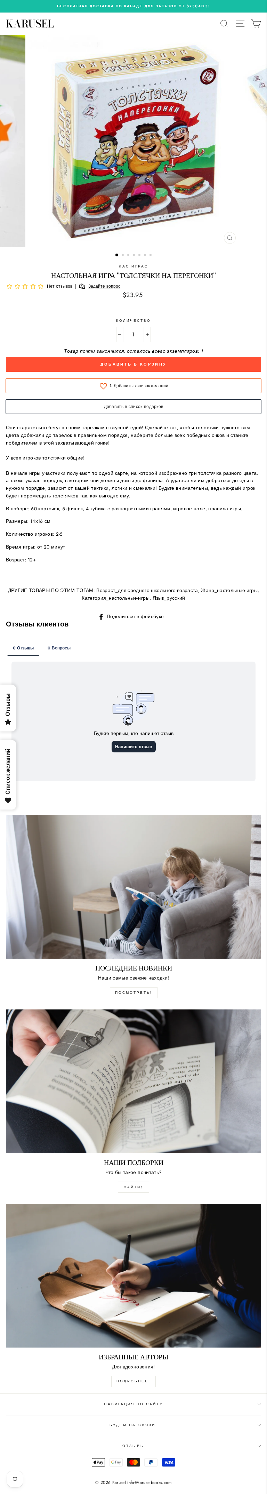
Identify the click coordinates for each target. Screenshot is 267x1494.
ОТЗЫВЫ (133, 1445)
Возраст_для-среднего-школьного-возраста (147, 590)
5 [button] (140, 255)
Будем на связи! (133, 1425)
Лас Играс (133, 266)
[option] (133, 6)
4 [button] (134, 255)
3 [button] (129, 255)
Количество (133, 320)
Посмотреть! (133, 992)
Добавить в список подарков (133, 407)
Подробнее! (133, 1381)
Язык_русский (169, 597)
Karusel (30, 24)
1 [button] (117, 255)
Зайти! (133, 1187)
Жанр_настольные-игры (229, 590)
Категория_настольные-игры (115, 597)
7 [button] (151, 255)
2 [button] (123, 255)
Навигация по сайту (133, 1404)
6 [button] (145, 255)
